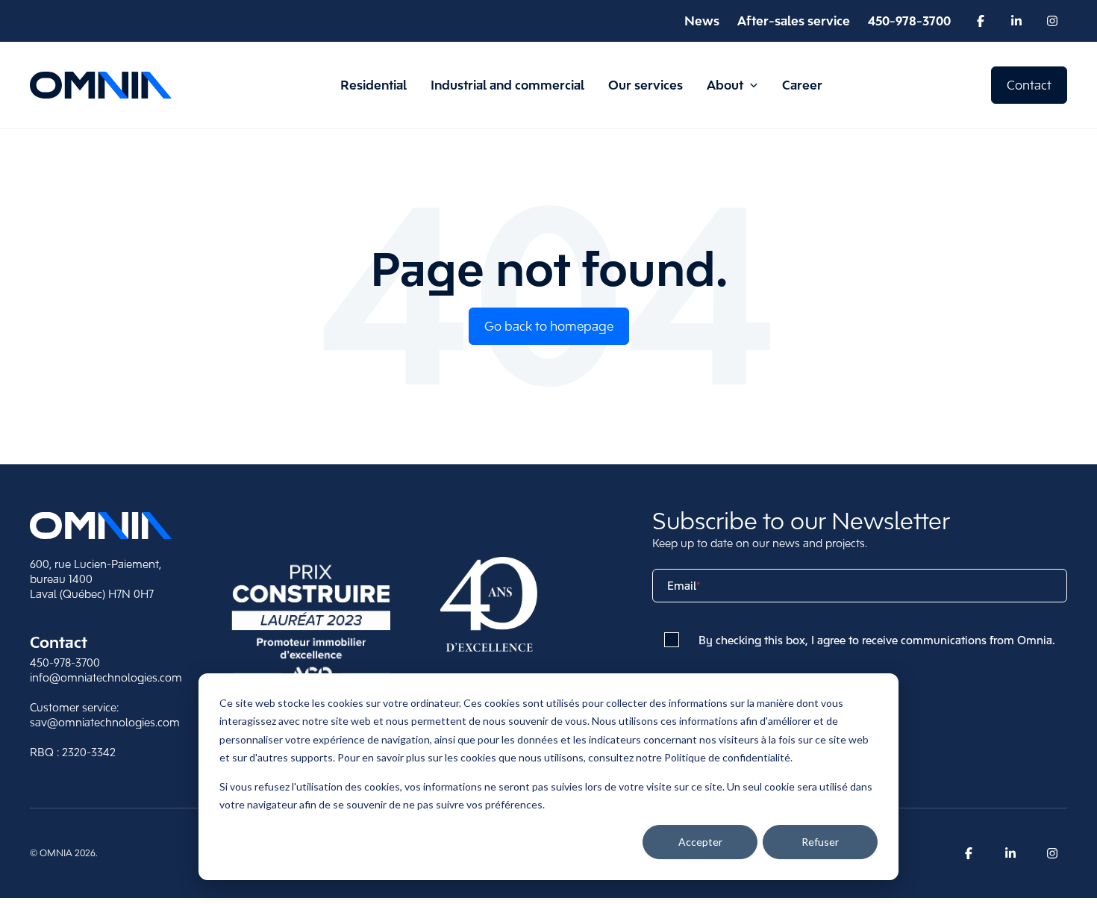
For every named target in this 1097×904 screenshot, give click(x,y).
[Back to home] (101, 525)
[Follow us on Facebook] (981, 21)
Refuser (820, 841)
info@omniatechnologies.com (106, 677)
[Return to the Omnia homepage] (101, 85)
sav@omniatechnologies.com (105, 722)
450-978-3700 (65, 662)
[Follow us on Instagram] (1052, 21)
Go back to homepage (548, 326)
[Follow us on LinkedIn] (1016, 21)
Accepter (700, 841)
